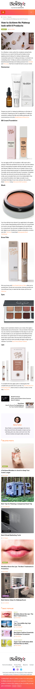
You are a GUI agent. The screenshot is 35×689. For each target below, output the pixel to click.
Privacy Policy (17, 664)
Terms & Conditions (7, 664)
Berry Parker (12, 29)
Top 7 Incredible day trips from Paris (22, 624)
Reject (19, 686)
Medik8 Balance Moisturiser (22, 117)
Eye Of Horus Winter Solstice (19, 341)
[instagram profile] (17, 670)
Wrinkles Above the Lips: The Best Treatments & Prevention (17, 567)
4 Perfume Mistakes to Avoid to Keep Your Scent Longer (15, 471)
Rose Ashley (18, 636)
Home (4, 17)
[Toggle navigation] (3, 12)
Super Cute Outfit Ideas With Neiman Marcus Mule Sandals (23, 642)
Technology (6, 531)
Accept (14, 686)
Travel (5, 499)
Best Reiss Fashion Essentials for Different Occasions (24, 633)
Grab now (3, 291)
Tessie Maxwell (6, 506)
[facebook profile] (14, 670)
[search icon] (31, 12)
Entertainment (18, 630)
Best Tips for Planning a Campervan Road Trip (16, 504)
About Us (25, 664)
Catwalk (30, 61)
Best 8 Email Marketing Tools (11, 535)
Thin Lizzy (6, 63)
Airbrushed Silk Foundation (20, 182)
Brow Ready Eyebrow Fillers (19, 285)
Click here (7, 182)
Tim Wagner (5, 538)
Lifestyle (5, 595)
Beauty (9, 17)
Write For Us (19, 666)
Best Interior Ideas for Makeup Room (13, 600)
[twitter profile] (21, 670)
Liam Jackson (6, 602)
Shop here (6, 389)
